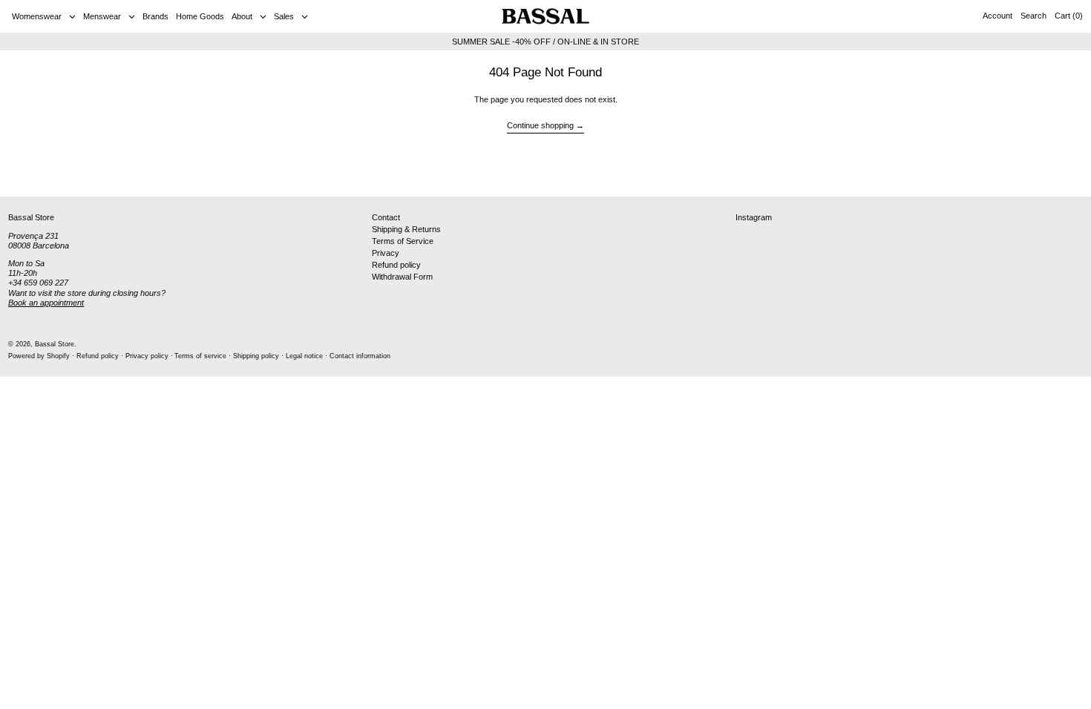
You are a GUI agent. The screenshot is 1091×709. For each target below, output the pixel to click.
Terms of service (200, 356)
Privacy (385, 252)
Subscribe (1054, 172)
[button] (1033, 16)
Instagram (753, 217)
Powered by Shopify (39, 356)
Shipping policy (256, 356)
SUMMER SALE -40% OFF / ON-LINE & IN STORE (545, 41)
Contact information (360, 356)
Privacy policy (146, 356)
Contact (386, 217)
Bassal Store (54, 344)
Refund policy (396, 264)
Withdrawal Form (402, 276)
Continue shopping (540, 125)
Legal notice (304, 356)
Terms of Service (402, 241)
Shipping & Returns (406, 229)
